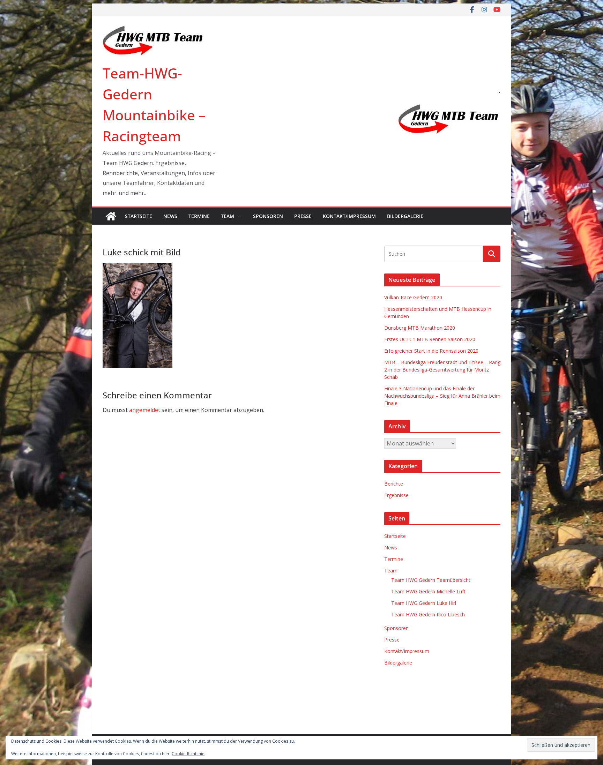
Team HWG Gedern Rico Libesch (428, 614)
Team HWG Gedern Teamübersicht (430, 580)
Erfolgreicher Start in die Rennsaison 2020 (431, 350)
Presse (303, 216)
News (170, 216)
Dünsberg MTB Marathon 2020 (419, 327)
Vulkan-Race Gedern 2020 (413, 297)
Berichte (393, 483)
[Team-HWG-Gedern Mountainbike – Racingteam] (111, 216)
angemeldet (144, 410)
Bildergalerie (405, 216)
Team (227, 216)
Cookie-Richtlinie (188, 754)
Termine (199, 216)
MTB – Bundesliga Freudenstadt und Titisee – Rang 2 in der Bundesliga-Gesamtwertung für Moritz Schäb (442, 369)
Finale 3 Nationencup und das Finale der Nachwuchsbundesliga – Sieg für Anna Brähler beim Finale (442, 395)
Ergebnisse (396, 495)
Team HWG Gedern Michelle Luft (428, 591)
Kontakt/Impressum (349, 216)
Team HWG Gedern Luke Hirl (423, 603)
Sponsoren (268, 216)
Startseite (138, 216)
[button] (238, 216)
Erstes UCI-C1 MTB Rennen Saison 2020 (429, 339)
